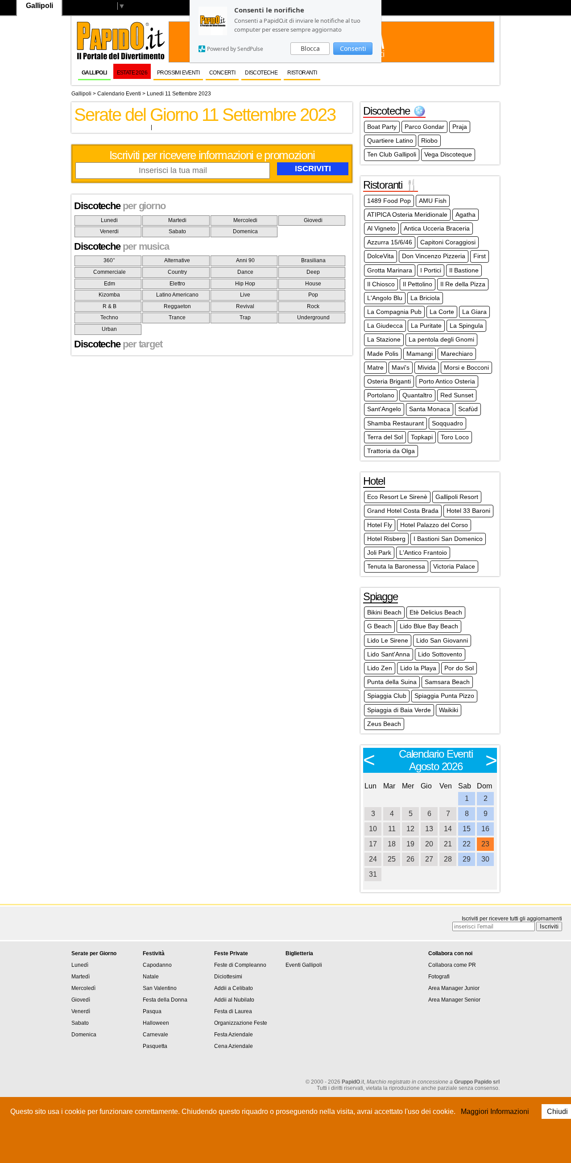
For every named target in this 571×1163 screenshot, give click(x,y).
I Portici (430, 270)
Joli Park (379, 552)
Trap (245, 317)
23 (485, 844)
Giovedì (80, 1000)
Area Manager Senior (454, 1000)
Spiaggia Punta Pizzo (444, 695)
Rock (313, 306)
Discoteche (261, 73)
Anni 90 (245, 260)
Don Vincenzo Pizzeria (433, 256)
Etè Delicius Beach (436, 612)
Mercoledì (83, 988)
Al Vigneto (381, 228)
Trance (177, 317)
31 (373, 874)
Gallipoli (94, 73)
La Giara (474, 311)
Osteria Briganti (389, 381)
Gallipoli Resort (456, 496)
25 (392, 859)
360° (109, 260)
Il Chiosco (381, 284)
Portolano (380, 395)
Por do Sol (459, 668)
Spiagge (380, 596)
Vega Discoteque (448, 154)
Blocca (310, 48)
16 (485, 829)
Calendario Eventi (119, 94)
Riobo (429, 140)
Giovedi (313, 220)
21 (448, 844)
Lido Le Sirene (387, 640)
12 (410, 829)
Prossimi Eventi (178, 73)
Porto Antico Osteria (447, 381)
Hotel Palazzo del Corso (434, 524)
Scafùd (468, 408)
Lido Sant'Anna (388, 654)
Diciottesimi (228, 976)
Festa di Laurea (233, 1011)
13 (429, 829)
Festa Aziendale (233, 1034)
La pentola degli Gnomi (441, 339)
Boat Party (382, 126)
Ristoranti (302, 73)
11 (392, 829)
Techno (109, 317)
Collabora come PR (452, 965)
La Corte (442, 311)
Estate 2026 (132, 73)
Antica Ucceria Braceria (437, 228)
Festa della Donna (165, 1000)
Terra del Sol (385, 437)
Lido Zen (379, 668)
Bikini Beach (384, 612)
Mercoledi (245, 220)
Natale (151, 976)
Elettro (177, 283)
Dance (245, 272)
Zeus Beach (384, 723)
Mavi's (401, 367)
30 (485, 859)
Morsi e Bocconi (466, 367)
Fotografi (439, 976)
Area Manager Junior (454, 988)
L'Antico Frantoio (423, 552)
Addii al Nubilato (234, 1000)
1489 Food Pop (389, 200)
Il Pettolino (417, 284)
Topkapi (422, 437)
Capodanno (157, 965)
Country (177, 272)
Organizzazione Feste (240, 1023)
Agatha (465, 214)
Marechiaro (457, 353)
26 (410, 859)
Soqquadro (447, 423)
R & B (109, 306)
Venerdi (109, 231)
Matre (375, 367)
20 (429, 844)
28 (448, 859)
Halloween (156, 1023)
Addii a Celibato (233, 988)
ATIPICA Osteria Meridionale (407, 214)
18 (392, 844)
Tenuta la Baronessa (396, 566)
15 (467, 829)
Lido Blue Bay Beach (429, 626)
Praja (459, 126)
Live (245, 295)
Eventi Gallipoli (304, 965)
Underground (313, 317)
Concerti (222, 73)
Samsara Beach (447, 681)
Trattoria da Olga (391, 450)
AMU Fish (433, 200)
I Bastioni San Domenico (448, 538)
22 (467, 844)
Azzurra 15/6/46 (389, 242)
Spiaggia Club (386, 695)
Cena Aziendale (233, 1046)
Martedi (177, 220)
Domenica (245, 231)
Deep (313, 272)
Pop (313, 295)
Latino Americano (177, 295)
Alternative (177, 260)
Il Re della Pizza (462, 284)
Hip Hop (245, 283)
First (479, 256)
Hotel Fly (379, 524)
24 (373, 859)
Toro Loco (455, 437)
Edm (109, 283)
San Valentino (160, 988)
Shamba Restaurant (395, 423)
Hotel (374, 481)
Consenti (353, 48)
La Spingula (466, 325)
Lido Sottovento (440, 654)
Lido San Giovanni (442, 640)
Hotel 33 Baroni (468, 510)
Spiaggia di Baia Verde (399, 709)
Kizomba (109, 295)
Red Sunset (456, 395)
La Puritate (426, 325)
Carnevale (155, 1034)
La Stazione (384, 339)
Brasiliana (313, 260)
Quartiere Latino (390, 140)
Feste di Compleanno (240, 965)
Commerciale (109, 272)
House (313, 283)
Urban (109, 329)
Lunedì (79, 965)
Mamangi (419, 353)
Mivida (427, 367)
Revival (245, 306)
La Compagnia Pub (394, 311)
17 (373, 844)
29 (467, 859)
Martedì (80, 976)
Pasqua (152, 1011)
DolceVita (380, 256)
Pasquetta (155, 1046)
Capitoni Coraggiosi (448, 242)
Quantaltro (417, 395)
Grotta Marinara (389, 270)
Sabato (177, 231)
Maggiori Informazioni (495, 1111)
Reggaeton (177, 306)
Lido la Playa (418, 668)
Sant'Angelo (384, 408)
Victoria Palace (454, 566)
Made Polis (382, 353)
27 (429, 859)
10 (373, 829)
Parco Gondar (424, 126)
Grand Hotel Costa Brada (403, 510)
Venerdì (80, 1011)
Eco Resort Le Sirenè (397, 496)
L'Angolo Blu (384, 297)
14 (448, 829)
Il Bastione (464, 270)
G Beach (379, 626)
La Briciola (425, 297)
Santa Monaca (429, 408)
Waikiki (448, 709)
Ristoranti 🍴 (390, 185)
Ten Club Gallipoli (391, 154)
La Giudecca (385, 325)
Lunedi (109, 220)
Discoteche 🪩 (394, 111)
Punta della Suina (392, 681)
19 (410, 844)
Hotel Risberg (386, 538)
